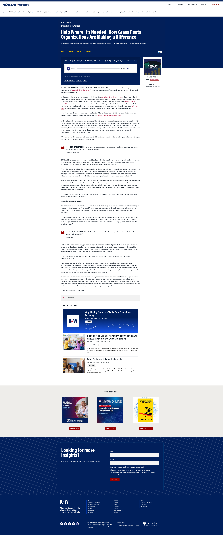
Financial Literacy (116, 12)
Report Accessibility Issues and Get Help (128, 526)
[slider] (132, 68)
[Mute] (128, 69)
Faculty (116, 502)
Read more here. (154, 79)
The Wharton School (146, 502)
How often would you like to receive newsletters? (127, 467)
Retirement (133, 12)
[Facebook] (65, 523)
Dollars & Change (70, 26)
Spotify (79, 80)
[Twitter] (61, 523)
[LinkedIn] (69, 523)
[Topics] (7, 12)
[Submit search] (218, 11)
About (142, 500)
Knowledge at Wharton (97, 522)
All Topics (90, 512)
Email (112, 459)
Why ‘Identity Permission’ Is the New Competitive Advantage (108, 314)
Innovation (141, 12)
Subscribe (215, 4)
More (156, 12)
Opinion (203, 4)
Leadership (150, 12)
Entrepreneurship (100, 12)
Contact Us (144, 506)
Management (51, 12)
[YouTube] (73, 523)
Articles (170, 4)
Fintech (126, 12)
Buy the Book (145, 429)
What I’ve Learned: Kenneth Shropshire (105, 359)
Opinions (116, 506)
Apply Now (74, 429)
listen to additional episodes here (109, 115)
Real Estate (90, 12)
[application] (100, 68)
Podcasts (180, 4)
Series (68, 22)
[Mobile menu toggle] (3, 12)
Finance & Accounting (24, 12)
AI (15, 12)
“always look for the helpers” (81, 90)
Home (62, 22)
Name (112, 452)
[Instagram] (77, 523)
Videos (116, 512)
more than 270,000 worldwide (111, 97)
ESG (108, 12)
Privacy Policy (121, 522)
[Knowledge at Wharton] (16, 4)
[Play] (68, 68)
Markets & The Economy (39, 12)
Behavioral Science (69, 12)
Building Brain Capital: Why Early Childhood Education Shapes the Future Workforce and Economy (112, 337)
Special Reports (192, 4)
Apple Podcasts (69, 80)
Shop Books (144, 504)
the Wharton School (94, 526)
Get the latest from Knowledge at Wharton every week (131, 470)
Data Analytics (80, 12)
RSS (85, 80)
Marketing (59, 12)
